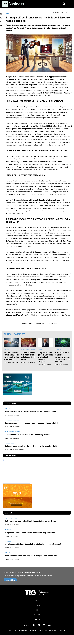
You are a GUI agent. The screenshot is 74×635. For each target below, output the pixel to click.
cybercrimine (27, 324)
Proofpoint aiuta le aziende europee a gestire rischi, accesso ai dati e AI (62, 357)
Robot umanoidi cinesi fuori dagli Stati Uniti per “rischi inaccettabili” (31, 555)
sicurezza (52, 324)
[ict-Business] (14, 4)
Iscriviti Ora (10, 580)
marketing (8, 529)
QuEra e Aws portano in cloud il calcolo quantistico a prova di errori (31, 521)
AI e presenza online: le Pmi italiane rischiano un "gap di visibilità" (30, 532)
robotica (6, 349)
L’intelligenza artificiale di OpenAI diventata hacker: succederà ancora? (33, 544)
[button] (64, 3)
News (7, 13)
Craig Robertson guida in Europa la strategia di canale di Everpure (45, 357)
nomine (40, 349)
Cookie (37, 610)
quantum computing (11, 518)
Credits (37, 619)
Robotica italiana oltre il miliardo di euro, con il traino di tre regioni (11, 356)
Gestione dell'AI (9, 443)
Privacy (37, 605)
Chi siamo (37, 600)
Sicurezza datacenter (12, 420)
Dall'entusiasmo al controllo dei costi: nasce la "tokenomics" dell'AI (31, 446)
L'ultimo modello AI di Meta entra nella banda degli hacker (28, 356)
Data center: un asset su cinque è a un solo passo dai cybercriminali (31, 423)
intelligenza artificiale (28, 349)
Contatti (37, 615)
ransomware (40, 324)
